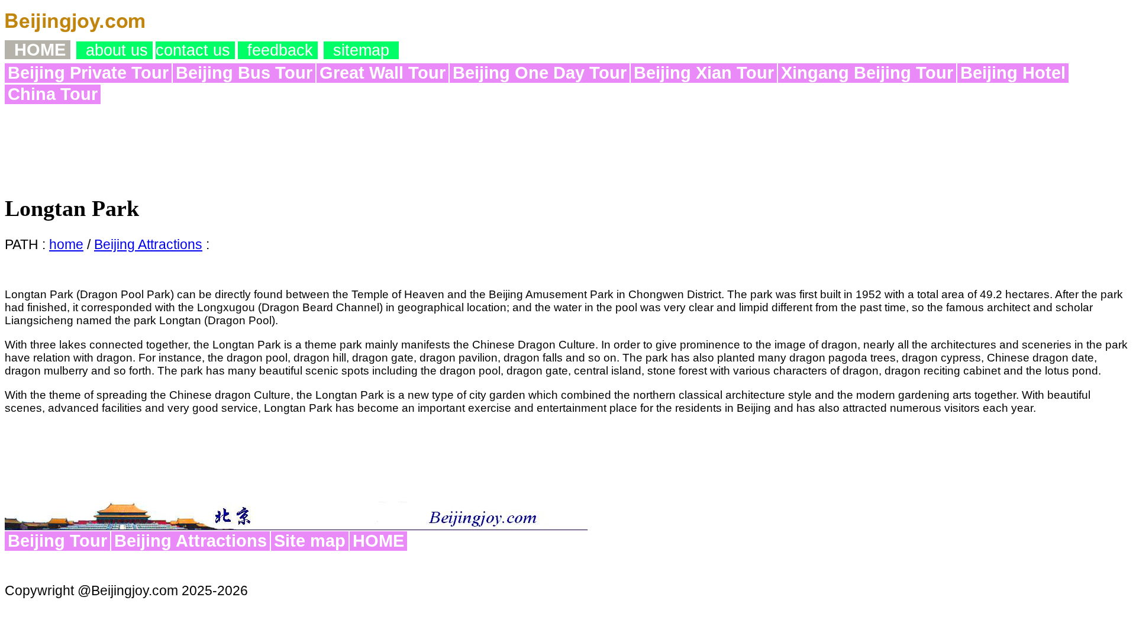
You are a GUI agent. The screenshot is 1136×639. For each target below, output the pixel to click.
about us (114, 50)
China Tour (53, 94)
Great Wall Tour (383, 72)
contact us (195, 50)
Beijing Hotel (1013, 72)
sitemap (361, 50)
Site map (310, 540)
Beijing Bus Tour (244, 72)
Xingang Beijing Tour (867, 72)
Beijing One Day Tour (540, 72)
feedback (278, 50)
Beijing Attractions (148, 244)
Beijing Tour (57, 540)
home (66, 244)
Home (37, 49)
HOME (378, 540)
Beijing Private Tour (88, 72)
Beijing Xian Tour (704, 72)
